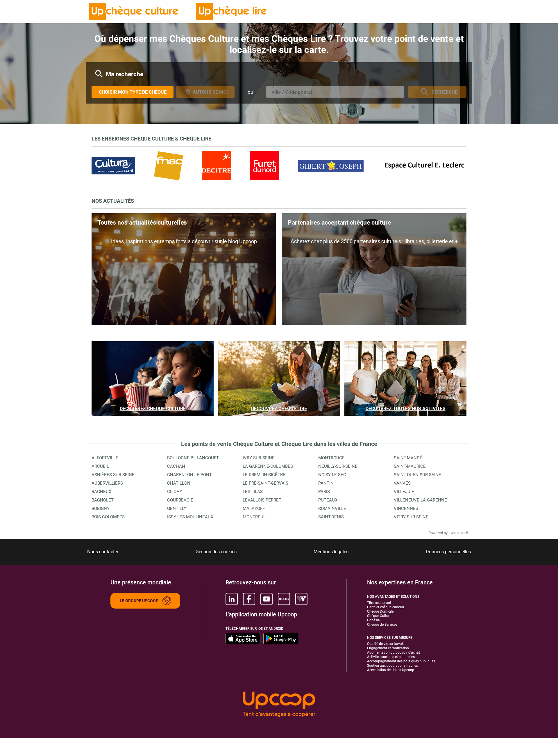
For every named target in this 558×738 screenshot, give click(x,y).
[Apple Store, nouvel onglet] (243, 638)
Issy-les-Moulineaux (190, 517)
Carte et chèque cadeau (385, 607)
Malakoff (254, 508)
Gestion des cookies (216, 551)
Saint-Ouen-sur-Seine (417, 474)
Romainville (332, 508)
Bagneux (101, 491)
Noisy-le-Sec (332, 474)
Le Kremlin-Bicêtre (264, 474)
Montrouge (331, 457)
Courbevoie (180, 500)
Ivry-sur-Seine (259, 457)
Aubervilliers (107, 483)
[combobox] (335, 92)
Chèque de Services (382, 625)
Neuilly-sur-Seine (337, 466)
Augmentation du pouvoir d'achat (393, 652)
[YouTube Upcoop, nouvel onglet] (266, 599)
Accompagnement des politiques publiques (401, 661)
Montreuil (255, 517)
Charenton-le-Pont (189, 474)
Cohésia (373, 620)
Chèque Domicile (380, 611)
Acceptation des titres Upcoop (390, 670)
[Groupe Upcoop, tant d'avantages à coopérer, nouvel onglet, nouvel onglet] (279, 704)
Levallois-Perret (262, 500)
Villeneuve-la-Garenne (420, 500)
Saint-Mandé (408, 457)
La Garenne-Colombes (268, 466)
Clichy (174, 491)
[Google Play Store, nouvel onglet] (280, 638)
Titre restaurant (379, 603)
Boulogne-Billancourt (193, 457)
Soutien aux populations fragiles (392, 666)
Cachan (176, 466)
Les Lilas (253, 491)
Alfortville (105, 457)
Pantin (326, 483)
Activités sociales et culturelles (391, 657)
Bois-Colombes (108, 517)
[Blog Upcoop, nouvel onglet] (284, 599)
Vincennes (406, 508)
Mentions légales (331, 551)
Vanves (402, 483)
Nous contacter (102, 551)
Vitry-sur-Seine (411, 517)
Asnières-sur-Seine (113, 474)
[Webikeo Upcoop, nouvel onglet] (301, 599)
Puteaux (327, 500)
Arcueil (100, 466)
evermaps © (458, 533)
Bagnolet (103, 500)
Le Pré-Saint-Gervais (265, 483)
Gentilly (176, 508)
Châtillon (178, 483)
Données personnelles (448, 551)
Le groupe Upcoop (139, 600)
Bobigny (101, 508)
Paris (324, 491)
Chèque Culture (379, 616)
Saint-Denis (331, 517)
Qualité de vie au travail (385, 644)
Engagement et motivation (388, 648)
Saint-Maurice (410, 466)
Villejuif (404, 491)
